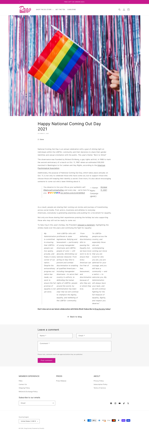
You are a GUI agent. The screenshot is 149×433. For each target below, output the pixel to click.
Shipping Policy (24, 388)
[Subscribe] (53, 403)
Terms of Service (100, 388)
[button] (44, 9)
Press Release (61, 381)
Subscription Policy (100, 384)
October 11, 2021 (104, 188)
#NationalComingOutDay (53, 190)
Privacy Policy (99, 381)
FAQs (20, 381)
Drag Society (28, 428)
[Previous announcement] (19, 2)
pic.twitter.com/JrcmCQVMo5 (73, 193)
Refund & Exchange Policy (28, 391)
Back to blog (76, 317)
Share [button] (42, 139)
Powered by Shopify (38, 428)
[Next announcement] (129, 2)
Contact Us (23, 384)
